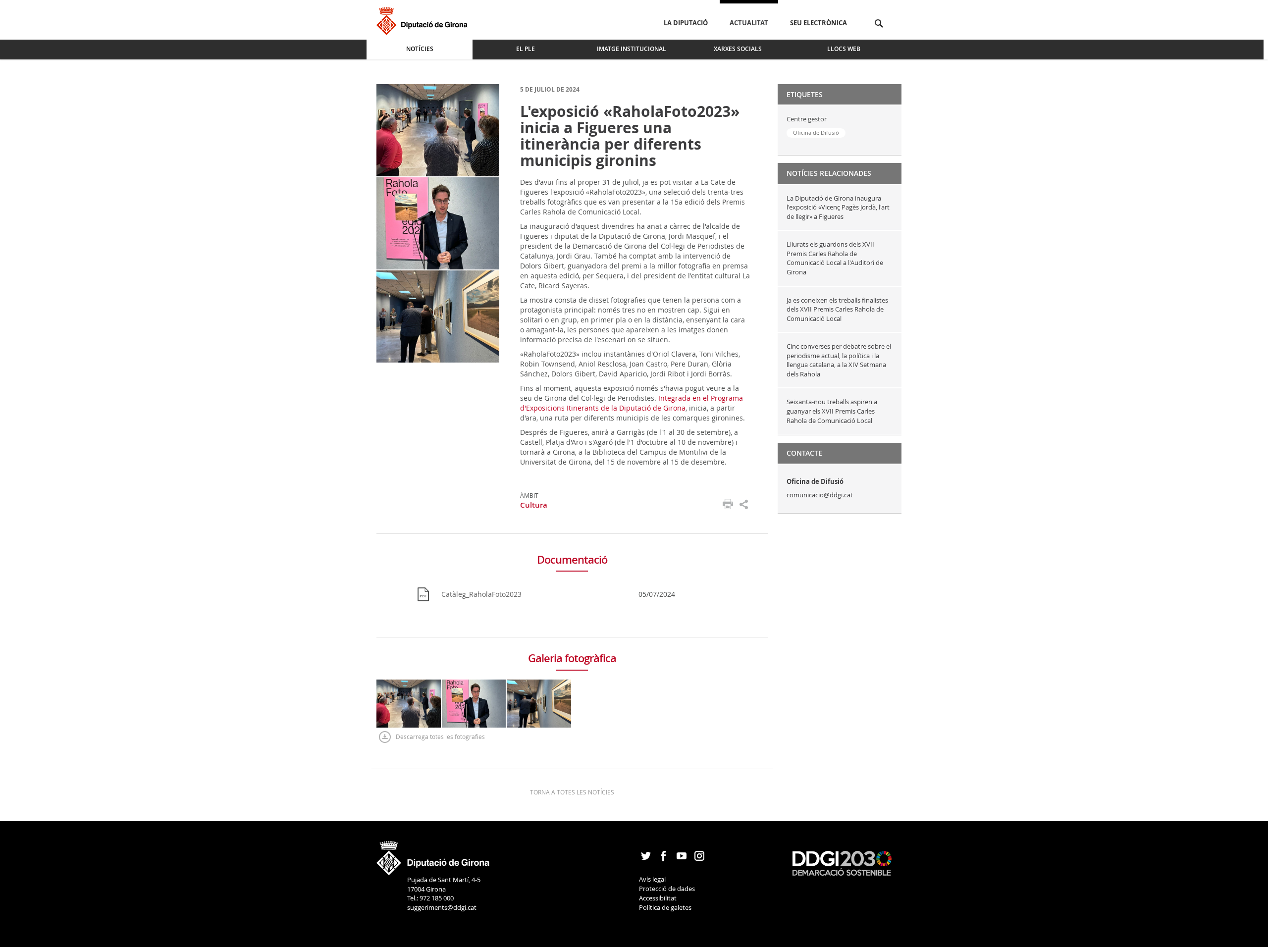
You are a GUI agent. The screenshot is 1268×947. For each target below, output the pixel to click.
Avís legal (652, 879)
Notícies (419, 49)
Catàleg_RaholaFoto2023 (481, 594)
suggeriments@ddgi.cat (441, 907)
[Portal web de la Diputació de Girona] (433, 854)
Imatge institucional (631, 49)
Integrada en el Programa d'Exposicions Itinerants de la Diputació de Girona (631, 403)
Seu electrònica (818, 22)
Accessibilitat (658, 898)
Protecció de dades (667, 888)
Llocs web (843, 49)
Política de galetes (665, 907)
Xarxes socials (738, 49)
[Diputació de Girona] (423, 19)
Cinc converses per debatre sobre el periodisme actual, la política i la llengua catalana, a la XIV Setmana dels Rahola (839, 360)
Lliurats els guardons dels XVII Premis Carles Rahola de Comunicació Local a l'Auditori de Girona (835, 258)
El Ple (525, 49)
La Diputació (686, 22)
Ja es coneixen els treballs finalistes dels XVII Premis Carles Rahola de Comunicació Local (837, 309)
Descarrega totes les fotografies (440, 736)
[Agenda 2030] (842, 862)
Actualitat (749, 22)
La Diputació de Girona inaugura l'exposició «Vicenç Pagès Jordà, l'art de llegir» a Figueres (838, 207)
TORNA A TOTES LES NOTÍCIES (572, 792)
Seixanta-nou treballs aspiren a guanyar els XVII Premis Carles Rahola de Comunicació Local (832, 410)
